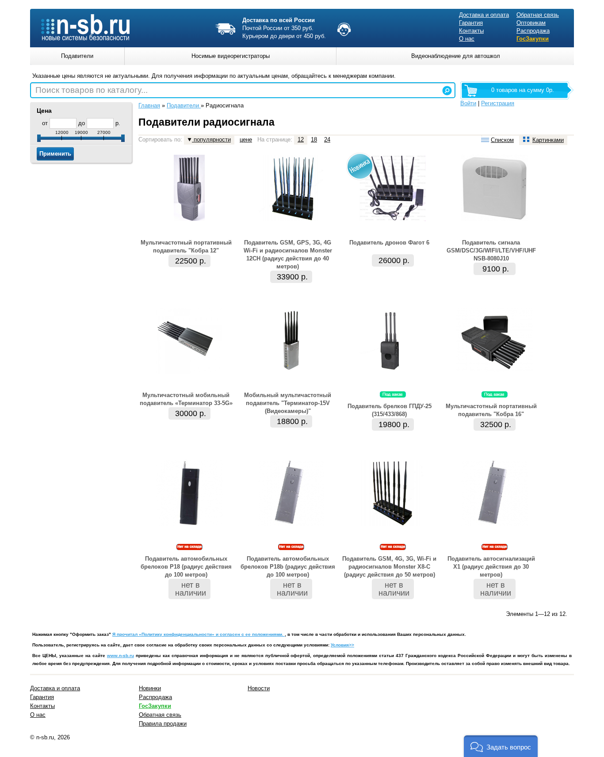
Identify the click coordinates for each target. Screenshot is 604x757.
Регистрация (497, 103)
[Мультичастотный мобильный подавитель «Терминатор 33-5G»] (189, 371)
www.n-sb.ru (120, 655)
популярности (211, 139)
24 (327, 139)
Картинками (548, 140)
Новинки (150, 688)
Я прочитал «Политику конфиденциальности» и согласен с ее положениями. (198, 634)
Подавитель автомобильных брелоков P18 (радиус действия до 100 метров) (186, 566)
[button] (501, 746)
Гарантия (471, 22)
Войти (468, 103)
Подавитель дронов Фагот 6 (389, 242)
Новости (259, 688)
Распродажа (533, 30)
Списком (502, 140)
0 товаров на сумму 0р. (522, 90)
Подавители (184, 105)
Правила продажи (163, 723)
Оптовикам (531, 22)
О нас (466, 38)
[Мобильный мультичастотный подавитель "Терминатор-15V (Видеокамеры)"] (291, 371)
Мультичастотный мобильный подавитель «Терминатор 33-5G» (186, 399)
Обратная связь (537, 14)
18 (314, 139)
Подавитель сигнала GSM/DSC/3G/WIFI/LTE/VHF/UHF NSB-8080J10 (491, 250)
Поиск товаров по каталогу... (91, 90)
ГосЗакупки (532, 38)
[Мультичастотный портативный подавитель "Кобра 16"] (494, 371)
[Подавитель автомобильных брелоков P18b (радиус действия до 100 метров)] (291, 524)
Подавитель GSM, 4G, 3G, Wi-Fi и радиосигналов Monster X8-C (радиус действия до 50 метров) (389, 566)
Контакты (471, 30)
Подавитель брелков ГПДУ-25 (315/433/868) (390, 410)
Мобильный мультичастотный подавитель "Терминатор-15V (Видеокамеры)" (287, 403)
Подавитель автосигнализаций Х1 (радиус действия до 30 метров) (491, 566)
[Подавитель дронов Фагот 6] (392, 219)
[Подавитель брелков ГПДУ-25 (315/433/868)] (392, 371)
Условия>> (342, 644)
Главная (149, 105)
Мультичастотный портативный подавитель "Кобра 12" (186, 246)
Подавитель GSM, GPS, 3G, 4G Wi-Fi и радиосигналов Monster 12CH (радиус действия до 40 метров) (288, 254)
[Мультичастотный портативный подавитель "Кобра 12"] (189, 219)
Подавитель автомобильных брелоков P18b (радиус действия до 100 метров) (288, 566)
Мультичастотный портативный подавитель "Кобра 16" (491, 410)
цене (246, 139)
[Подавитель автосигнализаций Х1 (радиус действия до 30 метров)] (494, 524)
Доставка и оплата (484, 14)
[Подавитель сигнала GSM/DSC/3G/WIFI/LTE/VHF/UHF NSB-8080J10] (494, 219)
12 (301, 139)
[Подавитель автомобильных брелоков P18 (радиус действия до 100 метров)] (189, 524)
